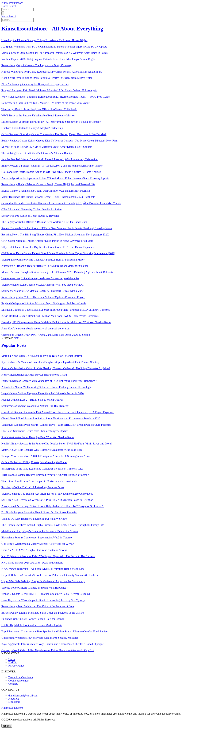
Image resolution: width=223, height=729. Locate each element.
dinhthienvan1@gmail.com (23, 695)
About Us (13, 698)
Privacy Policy (16, 665)
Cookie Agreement (18, 680)
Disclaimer (14, 701)
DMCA (12, 662)
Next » (17, 337)
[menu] (2, 13)
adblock (7, 725)
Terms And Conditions (20, 677)
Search (12, 6)
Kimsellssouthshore (12, 2)
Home (5, 6)
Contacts (13, 683)
